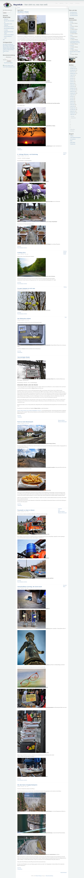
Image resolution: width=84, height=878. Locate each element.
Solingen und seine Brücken (9, 34)
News (67, 3)
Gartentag (65, 251)
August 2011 (72, 114)
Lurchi (5, 37)
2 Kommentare (19, 869)
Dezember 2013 (73, 68)
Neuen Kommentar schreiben (22, 247)
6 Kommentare (19, 352)
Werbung (8, 48)
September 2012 (73, 93)
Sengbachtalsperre (64, 872)
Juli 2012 (71, 96)
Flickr (71, 140)
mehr (4, 39)
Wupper (4, 51)
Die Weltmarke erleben (24, 318)
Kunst (5, 49)
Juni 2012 (72, 98)
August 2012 (72, 94)
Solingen (71, 3)
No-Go (71, 35)
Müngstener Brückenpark (62, 421)
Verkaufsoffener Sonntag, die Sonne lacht (29, 586)
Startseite (18, 7)
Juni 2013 (72, 78)
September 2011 (73, 112)
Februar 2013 (72, 84)
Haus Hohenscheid (6, 44)
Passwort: (5, 59)
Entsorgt (71, 21)
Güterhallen (5, 48)
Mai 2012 (72, 99)
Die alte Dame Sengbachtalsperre (27, 785)
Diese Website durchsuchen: (7, 10)
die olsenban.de (73, 139)
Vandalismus (72, 38)
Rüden (64, 154)
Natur (66, 317)
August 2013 (72, 75)
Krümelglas (72, 27)
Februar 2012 (72, 104)
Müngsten (7, 45)
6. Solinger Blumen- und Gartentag (27, 154)
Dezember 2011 (73, 107)
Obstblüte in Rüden (23, 12)
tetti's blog (19, 148)
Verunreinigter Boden (23, 357)
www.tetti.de (77, 3)
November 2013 (73, 70)
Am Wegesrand (8, 49)
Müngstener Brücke (6, 46)
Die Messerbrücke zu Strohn (9, 26)
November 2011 (73, 109)
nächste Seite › (72, 129)
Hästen (64, 586)
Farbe (59, 510)
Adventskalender (12, 45)
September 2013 (73, 73)
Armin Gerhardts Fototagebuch (75, 137)
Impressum (61, 3)
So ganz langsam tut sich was (26, 288)
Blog (56, 3)
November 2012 (73, 89)
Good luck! (72, 45)
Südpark (64, 253)
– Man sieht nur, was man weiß (30, 5)
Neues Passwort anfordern (8, 62)
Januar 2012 (72, 106)
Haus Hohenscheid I (73, 12)
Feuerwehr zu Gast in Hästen (26, 510)
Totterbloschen (72, 144)
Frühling (65, 287)
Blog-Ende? (6, 19)
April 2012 (72, 101)
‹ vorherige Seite (73, 117)
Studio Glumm (72, 142)
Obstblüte (65, 152)
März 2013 (72, 83)
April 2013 (72, 81)
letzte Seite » (72, 131)
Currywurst (60, 508)
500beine (71, 135)
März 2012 (72, 103)
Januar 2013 (72, 86)
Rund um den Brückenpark (25, 421)
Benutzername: (9, 57)
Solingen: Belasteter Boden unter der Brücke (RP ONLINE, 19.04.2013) (29, 410)
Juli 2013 (71, 76)
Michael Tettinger (39, 875)
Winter (12, 49)
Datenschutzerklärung (49, 875)
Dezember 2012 (73, 88)
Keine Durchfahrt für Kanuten (9, 28)
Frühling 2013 (21, 252)
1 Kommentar (19, 417)
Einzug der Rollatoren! (8, 36)
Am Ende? (72, 48)
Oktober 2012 (72, 91)
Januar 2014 (72, 66)
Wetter (11, 48)
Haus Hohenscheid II (73, 13)
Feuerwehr (65, 585)
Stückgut (64, 252)
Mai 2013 (72, 80)
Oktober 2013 (72, 71)
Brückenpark (12, 46)
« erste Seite (72, 116)
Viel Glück (6, 30)
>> (3, 52)
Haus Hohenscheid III (73, 15)
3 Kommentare (19, 149)
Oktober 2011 (72, 111)
